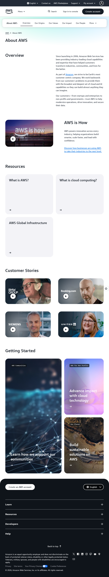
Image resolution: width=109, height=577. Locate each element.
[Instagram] (86, 554)
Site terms (18, 566)
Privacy (8, 566)
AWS (7, 33)
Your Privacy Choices (33, 566)
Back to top (53, 546)
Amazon (69, 74)
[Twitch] (91, 554)
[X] (74, 554)
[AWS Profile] (101, 3)
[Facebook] (78, 554)
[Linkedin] (82, 554)
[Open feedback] (106, 288)
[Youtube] (95, 554)
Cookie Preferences (58, 566)
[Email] (74, 559)
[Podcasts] (99, 554)
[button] (93, 11)
